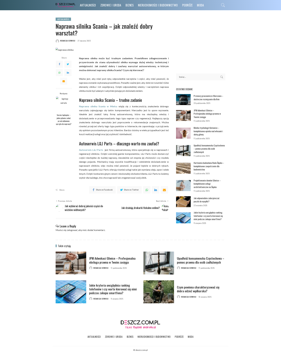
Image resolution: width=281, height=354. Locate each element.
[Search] (223, 5)
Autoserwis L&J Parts (91, 149)
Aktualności (63, 19)
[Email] (63, 81)
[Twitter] (67, 64)
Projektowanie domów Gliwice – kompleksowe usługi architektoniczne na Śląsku (207, 184)
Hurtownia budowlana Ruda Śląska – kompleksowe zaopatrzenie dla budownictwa (209, 166)
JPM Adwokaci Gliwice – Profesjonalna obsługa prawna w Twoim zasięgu (207, 114)
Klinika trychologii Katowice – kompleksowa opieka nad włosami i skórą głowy (208, 131)
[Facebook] (59, 64)
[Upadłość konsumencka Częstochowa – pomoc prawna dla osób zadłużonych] (183, 150)
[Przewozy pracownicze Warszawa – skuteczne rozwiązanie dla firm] (183, 99)
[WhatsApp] (59, 72)
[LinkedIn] (67, 72)
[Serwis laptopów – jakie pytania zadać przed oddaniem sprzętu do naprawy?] (63, 104)
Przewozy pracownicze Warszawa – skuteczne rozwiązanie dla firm (208, 97)
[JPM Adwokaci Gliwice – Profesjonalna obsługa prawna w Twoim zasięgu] (183, 115)
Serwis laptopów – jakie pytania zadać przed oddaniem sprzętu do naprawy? (63, 119)
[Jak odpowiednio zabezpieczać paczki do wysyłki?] (183, 201)
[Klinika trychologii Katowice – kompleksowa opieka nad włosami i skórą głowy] (183, 133)
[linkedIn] (155, 190)
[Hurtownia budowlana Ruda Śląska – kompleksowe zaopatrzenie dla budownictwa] (183, 168)
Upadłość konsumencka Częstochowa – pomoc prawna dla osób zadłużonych (209, 149)
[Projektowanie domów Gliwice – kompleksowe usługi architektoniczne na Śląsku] (183, 185)
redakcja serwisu (67, 41)
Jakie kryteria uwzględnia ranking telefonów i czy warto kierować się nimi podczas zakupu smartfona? (208, 216)
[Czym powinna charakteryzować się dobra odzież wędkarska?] (158, 291)
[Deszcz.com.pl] (66, 5)
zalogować (72, 230)
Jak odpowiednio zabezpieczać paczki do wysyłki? (206, 199)
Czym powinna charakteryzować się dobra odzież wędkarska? (198, 289)
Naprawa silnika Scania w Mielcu (98, 106)
